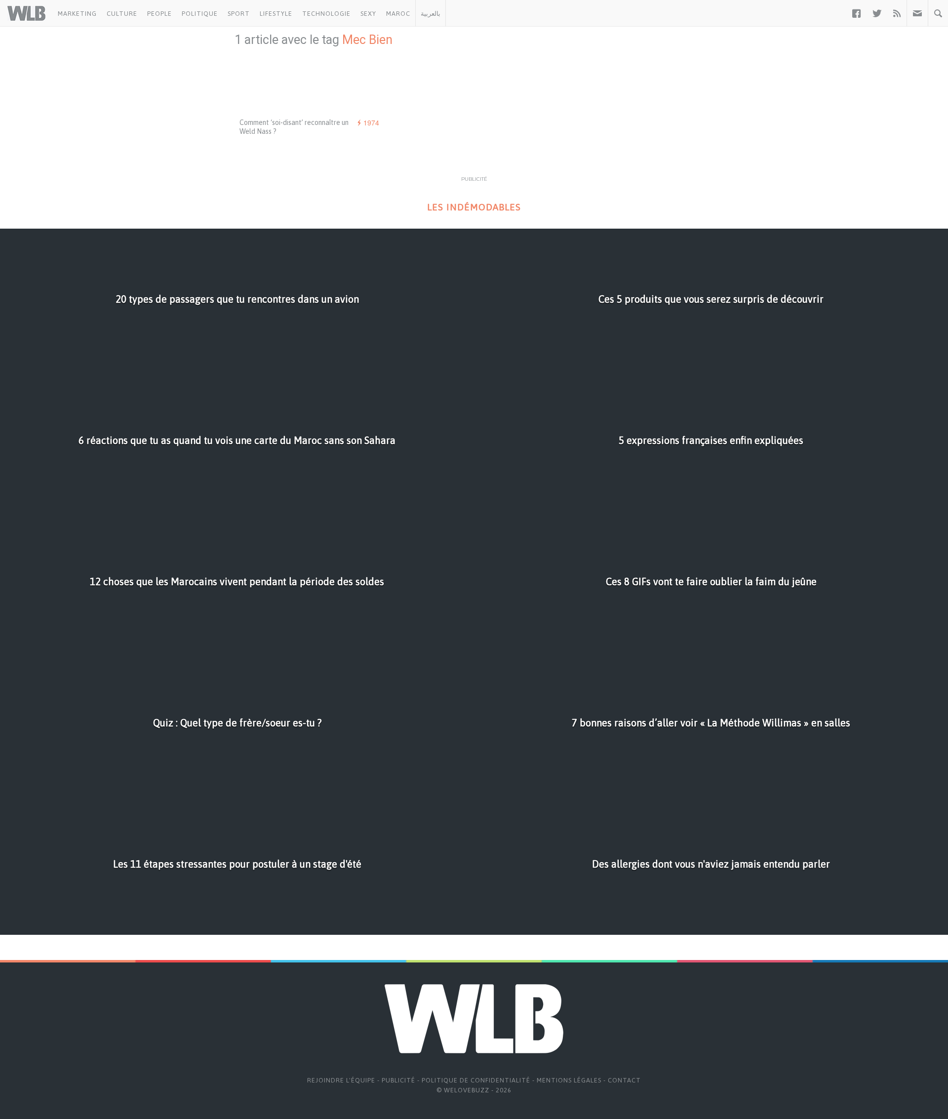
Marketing (77, 13)
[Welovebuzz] (26, 13)
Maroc (398, 13)
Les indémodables (474, 207)
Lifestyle (276, 13)
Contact (624, 1080)
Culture (122, 13)
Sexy (368, 13)
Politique (200, 13)
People (159, 13)
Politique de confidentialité (476, 1080)
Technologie (326, 13)
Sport (239, 13)
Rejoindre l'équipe (341, 1080)
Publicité (398, 1080)
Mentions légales (569, 1080)
